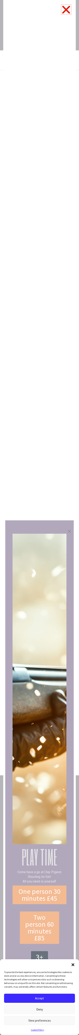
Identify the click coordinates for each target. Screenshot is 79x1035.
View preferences (39, 1020)
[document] (39, 517)
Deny (39, 1009)
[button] (73, 964)
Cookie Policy (37, 1029)
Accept (39, 998)
